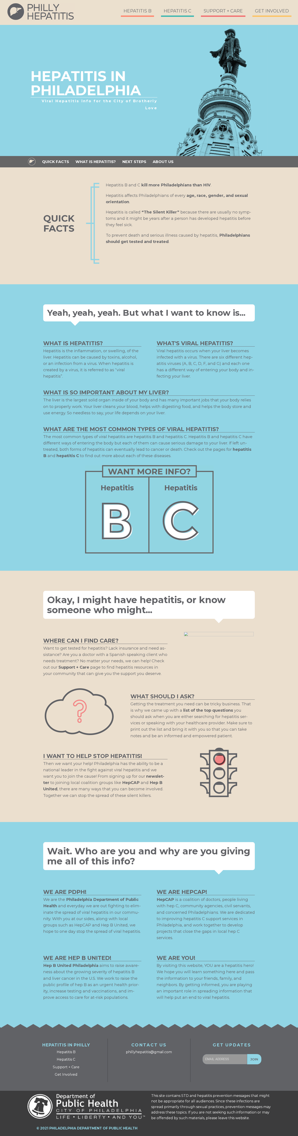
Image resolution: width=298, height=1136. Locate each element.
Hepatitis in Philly (66, 1045)
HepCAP (131, 782)
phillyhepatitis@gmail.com (149, 1052)
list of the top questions (208, 710)
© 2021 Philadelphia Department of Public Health (86, 1128)
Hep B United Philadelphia (70, 965)
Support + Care (73, 667)
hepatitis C (68, 455)
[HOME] (32, 161)
